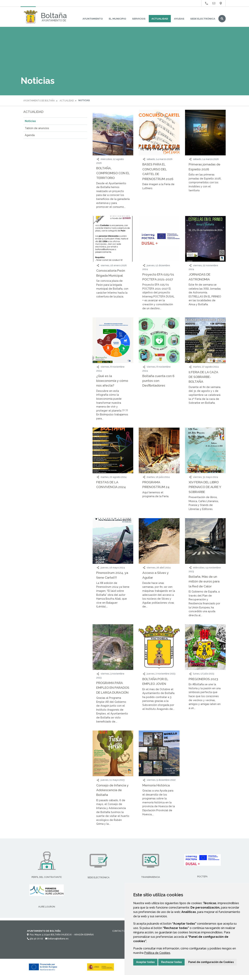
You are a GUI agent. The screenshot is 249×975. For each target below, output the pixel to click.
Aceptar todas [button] (145, 962)
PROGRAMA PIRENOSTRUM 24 (156, 484)
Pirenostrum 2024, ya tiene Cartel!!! (112, 575)
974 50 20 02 (36, 938)
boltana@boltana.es (57, 938)
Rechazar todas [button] (171, 962)
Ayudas (179, 18)
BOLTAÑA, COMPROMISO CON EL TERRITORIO (113, 173)
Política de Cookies (157, 953)
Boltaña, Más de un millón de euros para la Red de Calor (204, 581)
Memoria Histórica (156, 785)
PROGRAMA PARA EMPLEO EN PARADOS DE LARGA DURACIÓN (112, 687)
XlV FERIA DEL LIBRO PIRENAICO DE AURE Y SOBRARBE (205, 487)
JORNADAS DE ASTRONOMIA (199, 276)
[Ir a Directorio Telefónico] (206, 3)
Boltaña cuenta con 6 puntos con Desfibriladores (158, 380)
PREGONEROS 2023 (203, 679)
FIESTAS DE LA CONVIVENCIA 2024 (111, 484)
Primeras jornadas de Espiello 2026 (204, 166)
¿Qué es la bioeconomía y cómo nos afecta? (112, 380)
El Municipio (117, 18)
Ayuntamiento (93, 18)
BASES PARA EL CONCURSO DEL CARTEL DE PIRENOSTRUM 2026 (157, 171)
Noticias (30, 121)
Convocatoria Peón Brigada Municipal (110, 273)
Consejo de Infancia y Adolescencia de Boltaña (112, 790)
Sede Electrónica (202, 18)
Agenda (30, 135)
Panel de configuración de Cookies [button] (211, 962)
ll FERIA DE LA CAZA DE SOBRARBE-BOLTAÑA (203, 377)
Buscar (222, 18)
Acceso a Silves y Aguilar (155, 575)
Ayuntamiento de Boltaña (39, 100)
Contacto (118, 931)
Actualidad (159, 18)
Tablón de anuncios (37, 128)
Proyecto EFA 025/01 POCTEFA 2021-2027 (158, 276)
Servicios (138, 18)
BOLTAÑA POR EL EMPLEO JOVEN (155, 681)
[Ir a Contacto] (213, 3)
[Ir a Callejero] (221, 3)
